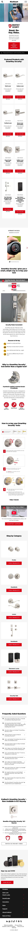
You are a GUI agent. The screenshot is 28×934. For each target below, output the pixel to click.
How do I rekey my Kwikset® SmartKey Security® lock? (14, 731)
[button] (8, 97)
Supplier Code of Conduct (8, 926)
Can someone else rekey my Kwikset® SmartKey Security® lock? (14, 758)
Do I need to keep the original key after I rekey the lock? (15, 778)
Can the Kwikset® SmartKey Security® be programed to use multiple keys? (15, 783)
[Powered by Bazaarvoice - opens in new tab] (14, 262)
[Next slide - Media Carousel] (27, 248)
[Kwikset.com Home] (14, 1)
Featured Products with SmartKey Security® (15, 52)
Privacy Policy (18, 925)
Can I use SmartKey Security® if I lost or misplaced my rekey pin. (14, 753)
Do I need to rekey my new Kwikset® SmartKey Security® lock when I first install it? (14, 773)
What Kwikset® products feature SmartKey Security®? (13, 735)
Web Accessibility (8, 925)
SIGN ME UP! (7, 882)
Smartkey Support (14, 524)
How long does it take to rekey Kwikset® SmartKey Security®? (15, 744)
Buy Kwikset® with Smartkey (14, 45)
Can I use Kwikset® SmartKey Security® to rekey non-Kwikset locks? (15, 740)
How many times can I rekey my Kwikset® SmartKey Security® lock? (15, 768)
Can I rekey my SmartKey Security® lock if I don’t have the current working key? (15, 749)
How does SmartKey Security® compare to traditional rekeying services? (15, 719)
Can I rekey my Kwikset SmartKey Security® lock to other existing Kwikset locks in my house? (14, 763)
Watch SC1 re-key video (14, 843)
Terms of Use (20, 926)
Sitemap (14, 927)
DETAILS (8, 99)
